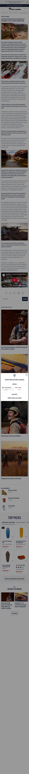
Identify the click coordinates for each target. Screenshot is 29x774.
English (6, 389)
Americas (14, 384)
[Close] (26, 374)
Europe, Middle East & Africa (14, 398)
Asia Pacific (14, 394)
